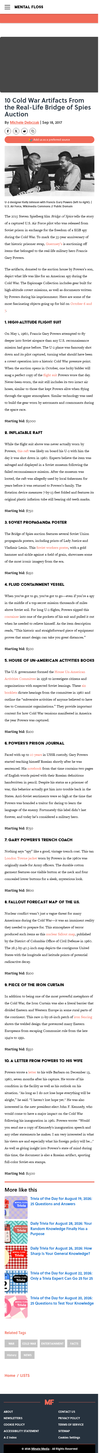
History (11, 1355)
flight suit (50, 375)
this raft (23, 450)
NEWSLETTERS (13, 1418)
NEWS (28, 1355)
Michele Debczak (24, 122)
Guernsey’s (54, 243)
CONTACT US (66, 1412)
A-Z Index (10, 1437)
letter (32, 1072)
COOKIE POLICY (14, 1424)
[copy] (32, 131)
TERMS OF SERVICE (71, 1424)
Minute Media (40, 1449)
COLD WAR (29, 1343)
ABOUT (8, 1412)
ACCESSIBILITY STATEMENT (21, 1431)
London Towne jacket (21, 858)
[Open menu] (7, 7)
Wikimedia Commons (36, 206)
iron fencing (83, 1016)
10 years (36, 754)
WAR (12, 1343)
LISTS (25, 1375)
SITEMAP (64, 1431)
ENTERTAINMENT (52, 1343)
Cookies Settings (69, 1437)
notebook (34, 768)
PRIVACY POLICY (69, 1418)
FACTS (74, 1343)
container (12, 616)
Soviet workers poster (52, 547)
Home (10, 1375)
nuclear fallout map (60, 934)
